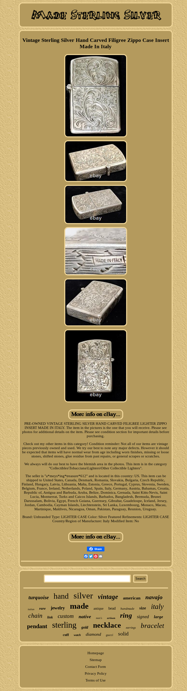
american (131, 598)
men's (99, 617)
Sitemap (96, 660)
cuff (66, 635)
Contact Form (95, 667)
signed (143, 616)
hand (61, 596)
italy (157, 606)
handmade (127, 608)
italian (31, 609)
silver (83, 595)
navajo (154, 597)
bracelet (152, 625)
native (85, 616)
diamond (93, 634)
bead (112, 608)
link (50, 617)
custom (66, 616)
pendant (37, 626)
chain (35, 615)
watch (77, 635)
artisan (111, 617)
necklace (107, 625)
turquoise (38, 597)
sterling (64, 624)
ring (126, 615)
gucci (109, 635)
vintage (108, 596)
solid (123, 634)
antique (98, 608)
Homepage (95, 653)
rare (42, 608)
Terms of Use (95, 680)
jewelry (58, 607)
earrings (131, 627)
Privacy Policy (96, 673)
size (142, 608)
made (79, 606)
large (158, 617)
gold (84, 627)
